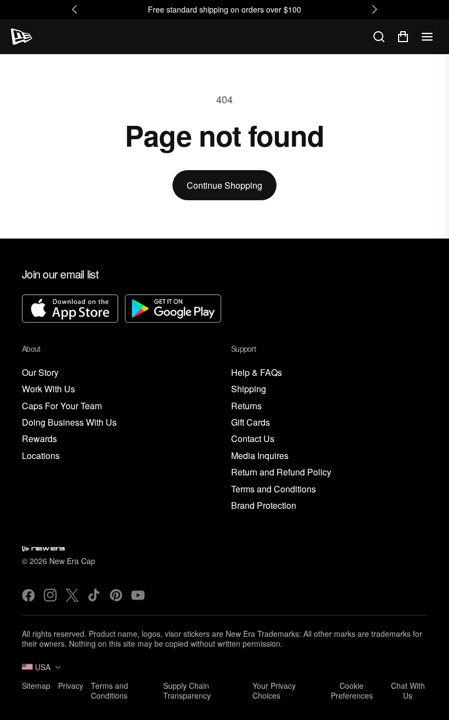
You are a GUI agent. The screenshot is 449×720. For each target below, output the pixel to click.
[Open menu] (427, 37)
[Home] (21, 36)
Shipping (248, 389)
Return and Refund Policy (281, 472)
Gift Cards (250, 422)
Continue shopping (224, 185)
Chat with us (408, 690)
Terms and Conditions (273, 489)
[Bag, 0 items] (403, 37)
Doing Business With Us (69, 422)
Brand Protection (263, 506)
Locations (41, 456)
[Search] (379, 37)
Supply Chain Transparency (187, 690)
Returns (246, 406)
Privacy (70, 686)
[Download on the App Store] (70, 310)
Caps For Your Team (62, 406)
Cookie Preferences (352, 690)
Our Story (40, 373)
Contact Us (252, 439)
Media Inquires (260, 456)
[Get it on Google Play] (173, 310)
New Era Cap (72, 560)
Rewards (39, 439)
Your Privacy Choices (274, 690)
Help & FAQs (256, 373)
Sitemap (36, 686)
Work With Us (48, 389)
